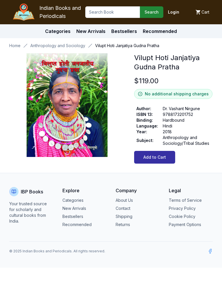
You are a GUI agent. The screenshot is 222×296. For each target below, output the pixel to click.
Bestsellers (72, 216)
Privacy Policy (182, 208)
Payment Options (185, 224)
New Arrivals (74, 208)
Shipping (124, 216)
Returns (123, 224)
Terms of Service (185, 200)
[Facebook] (210, 251)
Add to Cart (154, 157)
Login (173, 12)
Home (15, 45)
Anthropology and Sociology (57, 45)
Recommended (77, 224)
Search (152, 12)
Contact (123, 208)
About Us (124, 200)
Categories (58, 31)
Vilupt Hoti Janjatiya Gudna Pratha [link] (127, 45)
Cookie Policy (182, 216)
